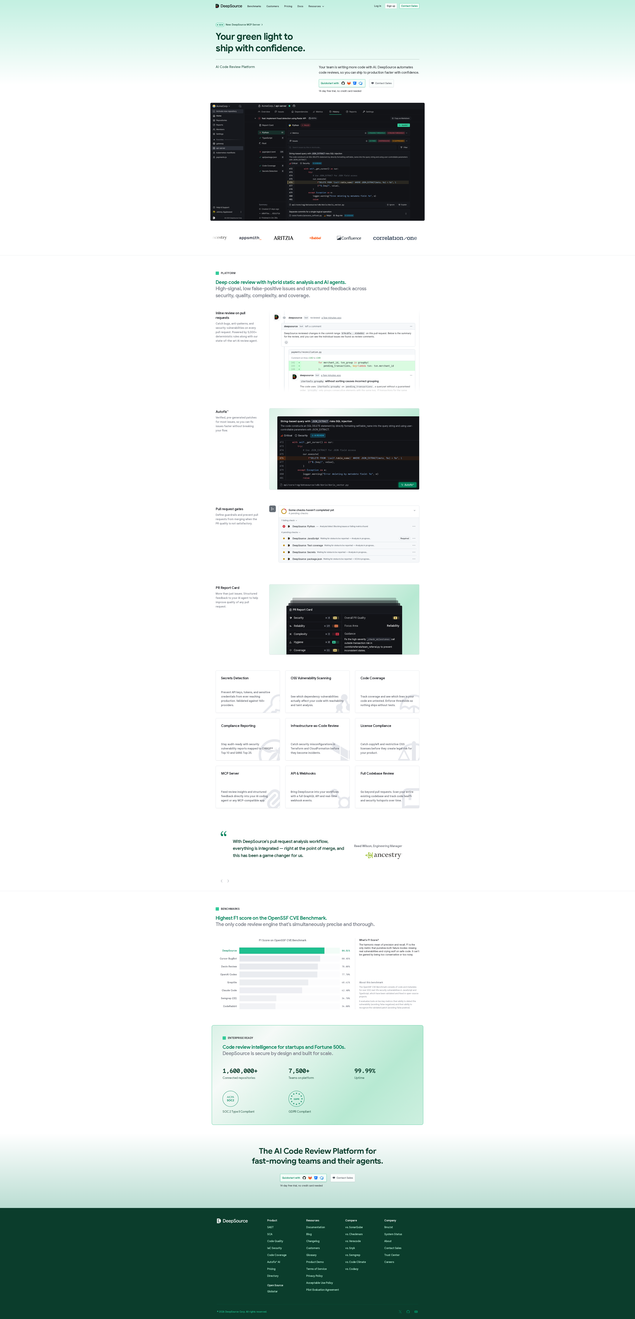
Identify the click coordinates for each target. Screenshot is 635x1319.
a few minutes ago (331, 375)
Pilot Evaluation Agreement (322, 1290)
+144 (318, 358)
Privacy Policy (314, 1276)
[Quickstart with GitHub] (343, 83)
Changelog (312, 1241)
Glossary (311, 1255)
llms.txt (388, 1227)
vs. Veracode (353, 1241)
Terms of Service (316, 1269)
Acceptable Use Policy (319, 1283)
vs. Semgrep (352, 1255)
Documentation (315, 1227)
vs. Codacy (352, 1269)
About (388, 1241)
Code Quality (275, 1241)
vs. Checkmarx (354, 1234)
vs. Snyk (350, 1248)
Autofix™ (409, 484)
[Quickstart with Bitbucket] (355, 83)
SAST (270, 1227)
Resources (315, 6)
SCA (269, 1234)
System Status (393, 1234)
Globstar (272, 1291)
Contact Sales (409, 5)
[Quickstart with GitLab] (349, 83)
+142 (310, 358)
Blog (309, 1234)
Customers (272, 6)
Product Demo (315, 1262)
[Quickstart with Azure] (360, 83)
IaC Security (274, 1248)
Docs (300, 6)
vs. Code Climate (355, 1262)
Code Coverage (277, 1255)
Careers (389, 1262)
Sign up (391, 5)
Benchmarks (254, 6)
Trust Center (392, 1255)
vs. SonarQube (354, 1227)
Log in (377, 5)
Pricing (288, 6)
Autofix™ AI (273, 1262)
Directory (272, 1276)
